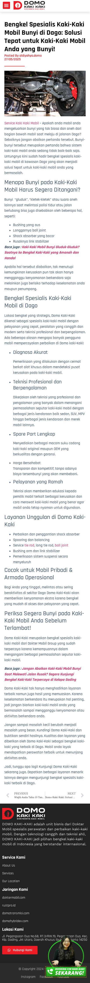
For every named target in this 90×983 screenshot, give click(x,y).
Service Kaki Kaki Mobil (21, 123)
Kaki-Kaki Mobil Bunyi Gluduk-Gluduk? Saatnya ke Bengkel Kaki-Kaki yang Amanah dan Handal (41, 253)
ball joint (61, 545)
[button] (6, 5)
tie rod (29, 545)
